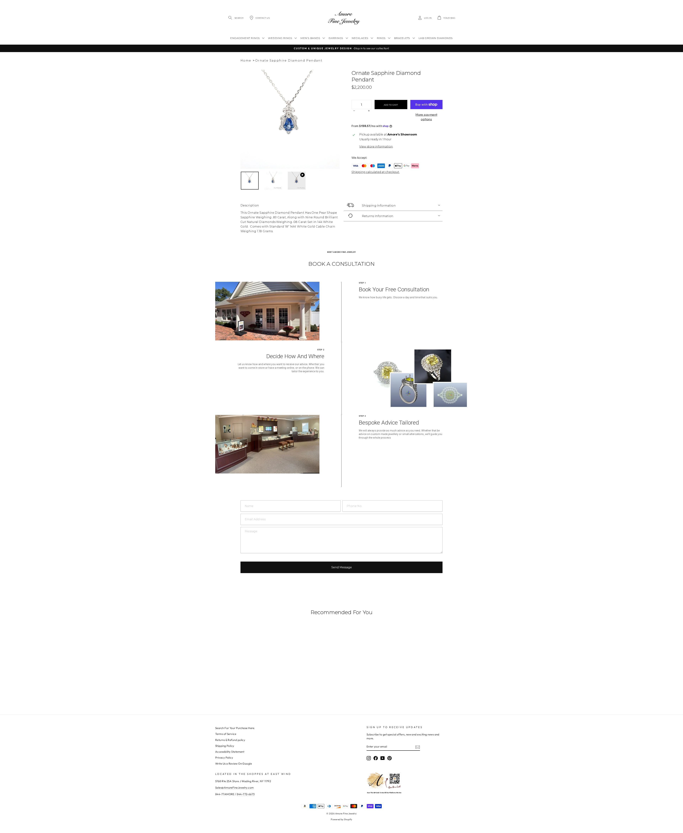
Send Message (341, 567)
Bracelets (402, 38)
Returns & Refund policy (230, 740)
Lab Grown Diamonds (436, 38)
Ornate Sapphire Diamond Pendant (288, 60)
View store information (376, 146)
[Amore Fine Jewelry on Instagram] (369, 758)
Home (245, 60)
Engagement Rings (245, 38)
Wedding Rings (280, 38)
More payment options (426, 117)
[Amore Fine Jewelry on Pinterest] (389, 758)
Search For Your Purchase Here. (235, 728)
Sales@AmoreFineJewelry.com (234, 787)
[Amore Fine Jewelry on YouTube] (382, 758)
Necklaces (360, 38)
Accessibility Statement (229, 751)
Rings (381, 38)
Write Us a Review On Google (233, 763)
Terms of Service (225, 734)
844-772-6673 (246, 794)
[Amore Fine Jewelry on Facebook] (376, 758)
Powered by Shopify (341, 819)
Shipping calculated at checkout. (375, 172)
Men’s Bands (310, 38)
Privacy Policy (224, 757)
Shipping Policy (224, 745)
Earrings (336, 38)
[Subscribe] (417, 746)
